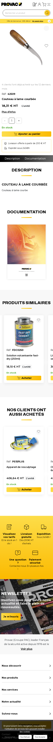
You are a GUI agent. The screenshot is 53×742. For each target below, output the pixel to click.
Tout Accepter (40, 737)
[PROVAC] (9, 4)
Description (12, 158)
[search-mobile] (47, 13)
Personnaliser (10, 737)
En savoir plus (37, 21)
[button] (49, 4)
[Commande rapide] (35, 4)
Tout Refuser (25, 737)
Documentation (35, 158)
